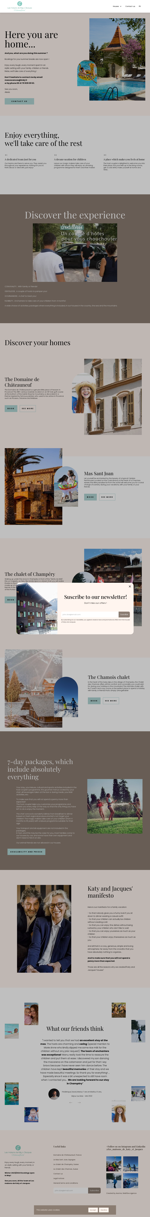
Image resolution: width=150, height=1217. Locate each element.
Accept (93, 1210)
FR (140, 6)
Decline (104, 1210)
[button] (117, 6)
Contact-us (130, 6)
